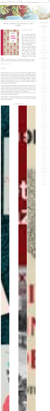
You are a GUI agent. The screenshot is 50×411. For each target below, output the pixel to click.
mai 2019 (43, 179)
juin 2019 (44, 177)
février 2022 (43, 122)
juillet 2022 (43, 113)
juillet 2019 (43, 175)
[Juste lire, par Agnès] (25, 11)
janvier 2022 (43, 124)
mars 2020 (44, 161)
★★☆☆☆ (43, 33)
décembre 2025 (44, 65)
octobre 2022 (44, 111)
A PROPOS (20, 1)
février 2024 (43, 83)
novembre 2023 (44, 88)
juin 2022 (44, 115)
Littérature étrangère (43, 50)
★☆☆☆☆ (43, 35)
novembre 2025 (44, 67)
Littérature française (43, 52)
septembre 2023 (44, 92)
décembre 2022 (44, 108)
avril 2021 (44, 140)
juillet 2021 (43, 134)
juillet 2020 (43, 154)
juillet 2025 (43, 72)
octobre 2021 (44, 129)
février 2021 (43, 143)
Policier (44, 55)
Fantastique (43, 44)
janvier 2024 (43, 85)
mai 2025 (44, 74)
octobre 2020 (44, 150)
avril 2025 (44, 76)
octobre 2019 (44, 170)
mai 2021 (43, 138)
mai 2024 (44, 81)
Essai (44, 42)
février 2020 (43, 163)
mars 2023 (44, 102)
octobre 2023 (44, 90)
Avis (14, 1)
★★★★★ (43, 28)
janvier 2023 (43, 106)
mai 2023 (44, 99)
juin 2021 (44, 136)
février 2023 (43, 104)
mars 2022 (44, 120)
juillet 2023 (43, 95)
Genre (9, 1)
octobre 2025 (44, 69)
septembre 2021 (44, 131)
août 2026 (44, 60)
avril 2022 (44, 118)
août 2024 (44, 79)
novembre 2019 (44, 168)
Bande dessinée (44, 37)
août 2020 (44, 152)
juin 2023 (44, 97)
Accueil (3, 1)
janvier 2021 (43, 145)
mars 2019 (44, 182)
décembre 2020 (44, 147)
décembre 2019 (44, 166)
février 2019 (43, 184)
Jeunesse (44, 47)
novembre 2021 (44, 127)
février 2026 (43, 63)
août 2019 (44, 173)
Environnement (44, 40)
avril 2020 (44, 159)
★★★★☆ (43, 30)
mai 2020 (44, 157)
